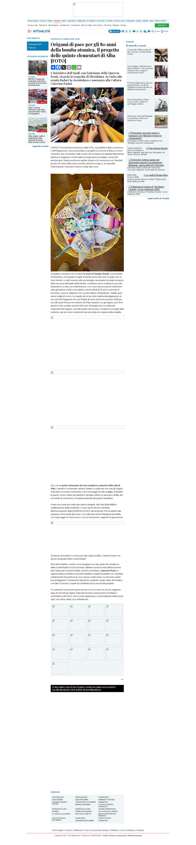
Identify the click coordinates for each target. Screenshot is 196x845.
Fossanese (75, 25)
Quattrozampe (81, 799)
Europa (123, 25)
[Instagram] (126, 31)
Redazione (78, 830)
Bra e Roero (98, 25)
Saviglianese (65, 25)
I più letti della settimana (59, 819)
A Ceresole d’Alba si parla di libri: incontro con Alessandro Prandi (139, 52)
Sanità (138, 21)
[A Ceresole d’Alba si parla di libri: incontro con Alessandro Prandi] (161, 61)
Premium (140, 830)
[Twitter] (130, 31)
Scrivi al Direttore (127, 830)
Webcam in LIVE (35, 44)
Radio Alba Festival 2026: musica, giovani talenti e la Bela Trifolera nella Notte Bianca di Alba (146, 178)
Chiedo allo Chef (83, 809)
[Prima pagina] (29, 31)
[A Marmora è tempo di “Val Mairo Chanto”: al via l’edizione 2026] (148, 189)
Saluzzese (43, 25)
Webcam (31, 48)
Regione (116, 25)
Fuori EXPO (80, 818)
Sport (151, 21)
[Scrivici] (149, 31)
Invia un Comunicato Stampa (96, 830)
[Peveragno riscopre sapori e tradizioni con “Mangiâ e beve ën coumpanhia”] (148, 138)
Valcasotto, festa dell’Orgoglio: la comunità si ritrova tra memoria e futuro (140, 118)
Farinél (55, 811)
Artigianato (81, 21)
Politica (50, 21)
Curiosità (109, 21)
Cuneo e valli (33, 25)
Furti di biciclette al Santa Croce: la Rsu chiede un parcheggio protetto (138, 101)
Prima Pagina (33, 21)
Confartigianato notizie (59, 803)
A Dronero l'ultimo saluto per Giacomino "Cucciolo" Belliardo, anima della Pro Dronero (146, 169)
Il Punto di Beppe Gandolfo (105, 805)
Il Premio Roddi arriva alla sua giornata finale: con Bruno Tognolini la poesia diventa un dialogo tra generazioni (139, 86)
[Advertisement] (147, 220)
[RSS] (141, 31)
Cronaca (42, 21)
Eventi (64, 21)
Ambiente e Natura (106, 799)
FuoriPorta (103, 797)
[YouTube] (134, 31)
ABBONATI (162, 25)
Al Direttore (91, 21)
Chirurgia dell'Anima (84, 820)
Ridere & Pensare (82, 804)
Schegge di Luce (59, 809)
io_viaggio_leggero (61, 814)
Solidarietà (130, 21)
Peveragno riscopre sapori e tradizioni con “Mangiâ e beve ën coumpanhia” (144, 142)
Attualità (57, 21)
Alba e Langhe (86, 25)
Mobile (165, 31)
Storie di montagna (107, 809)
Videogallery (81, 797)
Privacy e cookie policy (118, 835)
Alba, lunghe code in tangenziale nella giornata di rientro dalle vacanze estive (36, 139)
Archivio (157, 31)
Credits (105, 835)
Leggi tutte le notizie (40, 146)
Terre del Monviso (83, 811)
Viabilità (145, 21)
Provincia (107, 25)
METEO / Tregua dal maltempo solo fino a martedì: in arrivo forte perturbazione (37, 82)
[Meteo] (145, 31)
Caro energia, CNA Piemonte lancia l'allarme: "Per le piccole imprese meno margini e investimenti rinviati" (140, 69)
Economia (101, 21)
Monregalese (53, 25)
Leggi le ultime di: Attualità (158, 198)
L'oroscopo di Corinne (85, 802)
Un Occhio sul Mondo (108, 811)
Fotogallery (58, 797)
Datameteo (103, 802)
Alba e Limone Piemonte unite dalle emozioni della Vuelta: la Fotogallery (37, 111)
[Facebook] (123, 31)
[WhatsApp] (138, 31)
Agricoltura (72, 21)
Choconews (57, 799)
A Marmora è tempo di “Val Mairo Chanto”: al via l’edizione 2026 (147, 193)
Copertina (103, 820)
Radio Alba (116, 31)
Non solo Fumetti (83, 814)
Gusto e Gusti (104, 818)
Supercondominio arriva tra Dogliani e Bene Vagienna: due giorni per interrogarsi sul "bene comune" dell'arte (146, 151)
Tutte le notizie (160, 21)
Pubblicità (114, 830)
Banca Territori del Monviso (107, 815)
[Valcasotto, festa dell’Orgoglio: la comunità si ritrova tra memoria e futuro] (161, 127)
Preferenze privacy (135, 835)
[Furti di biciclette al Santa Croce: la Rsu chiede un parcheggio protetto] (161, 111)
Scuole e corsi (119, 21)
